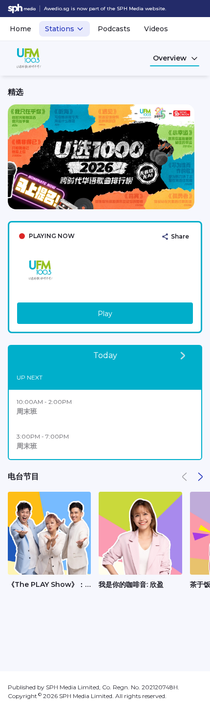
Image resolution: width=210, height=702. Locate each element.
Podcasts (114, 28)
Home (20, 28)
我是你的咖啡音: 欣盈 (131, 584)
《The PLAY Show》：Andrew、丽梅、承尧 (46, 585)
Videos (156, 28)
